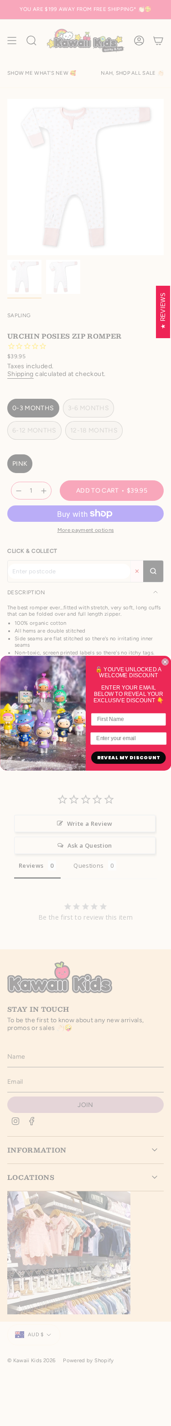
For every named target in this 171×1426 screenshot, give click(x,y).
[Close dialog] (164, 662)
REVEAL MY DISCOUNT (128, 757)
